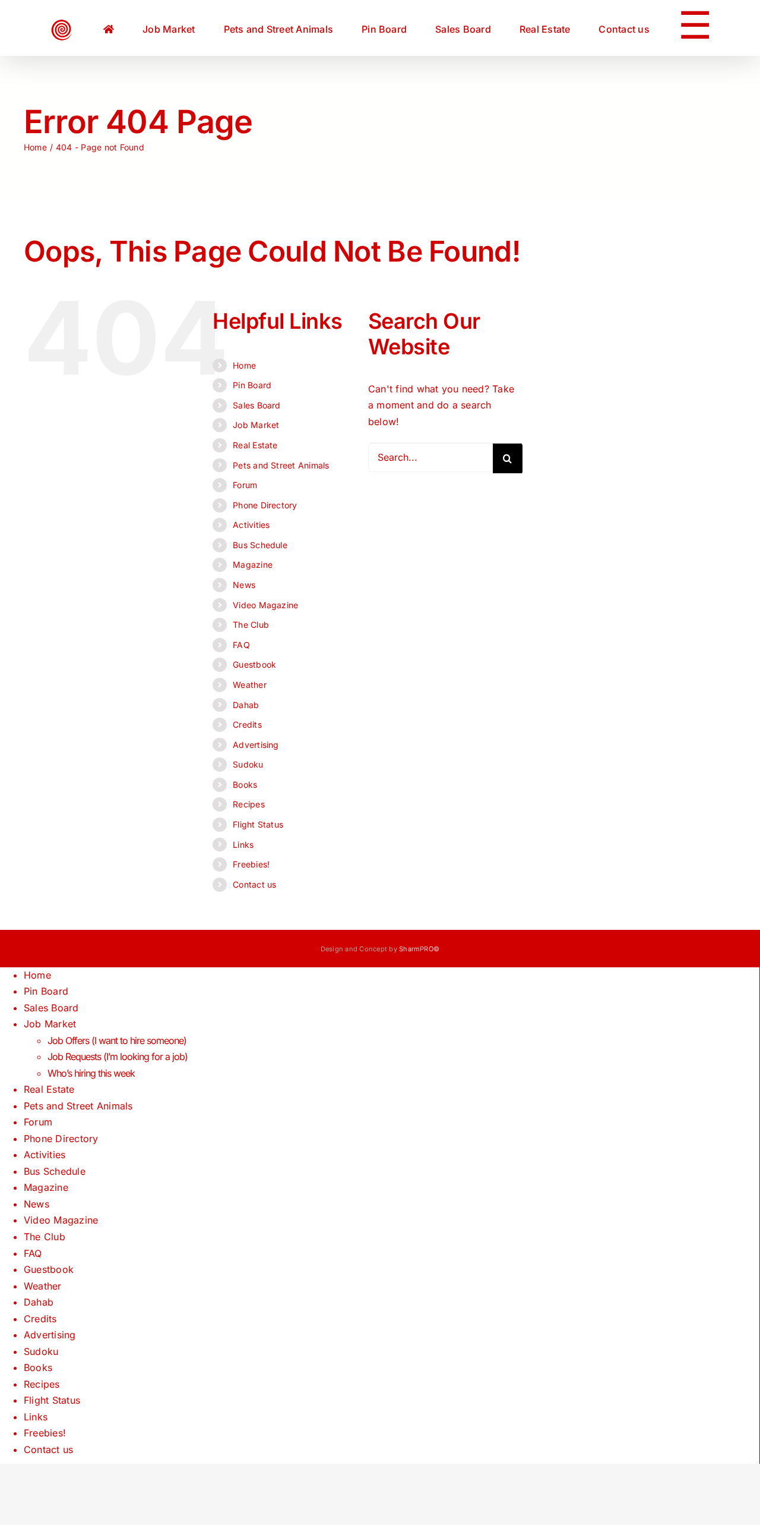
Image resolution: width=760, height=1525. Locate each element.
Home (244, 365)
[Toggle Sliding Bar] (633, 28)
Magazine (253, 564)
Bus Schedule (260, 545)
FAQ (241, 645)
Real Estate (255, 445)
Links (243, 844)
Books (245, 784)
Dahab (246, 705)
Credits (247, 724)
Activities (251, 525)
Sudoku (248, 764)
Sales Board (257, 405)
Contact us (254, 884)
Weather (250, 685)
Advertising (256, 745)
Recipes (249, 804)
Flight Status (258, 824)
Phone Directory (265, 505)
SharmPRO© (419, 949)
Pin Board (252, 385)
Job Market (256, 425)
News (244, 585)
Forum (245, 485)
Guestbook (254, 664)
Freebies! (251, 864)
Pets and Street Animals (281, 465)
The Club (251, 625)
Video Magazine (265, 605)
